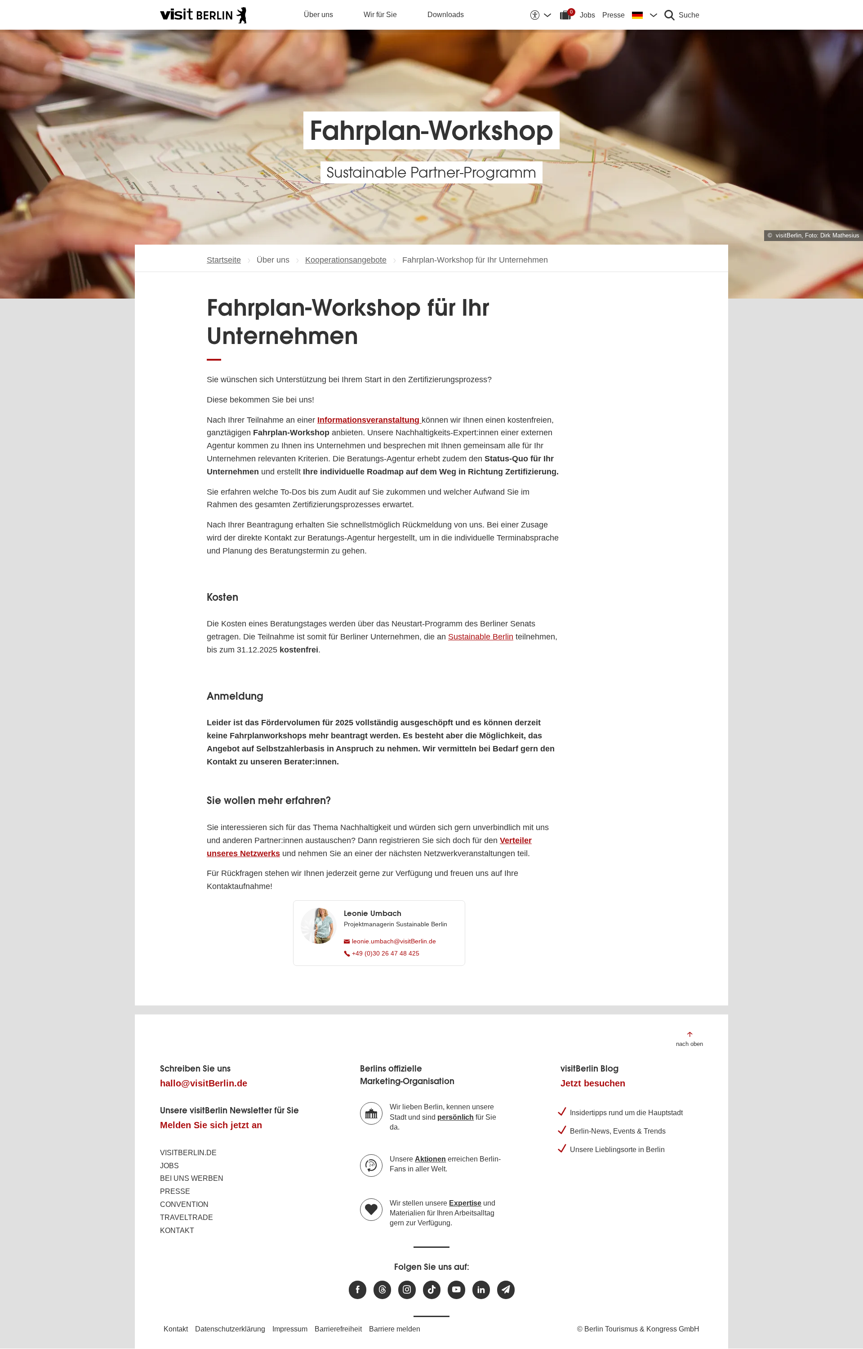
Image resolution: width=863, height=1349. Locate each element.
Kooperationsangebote (346, 259)
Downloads (445, 14)
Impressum (289, 1329)
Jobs (587, 15)
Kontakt (177, 1230)
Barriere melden (394, 1329)
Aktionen (430, 1159)
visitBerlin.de (188, 1153)
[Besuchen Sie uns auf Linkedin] (481, 1290)
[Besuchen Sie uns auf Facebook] (357, 1290)
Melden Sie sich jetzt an (211, 1125)
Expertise (465, 1203)
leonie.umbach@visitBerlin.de (393, 941)
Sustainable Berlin (480, 636)
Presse (613, 15)
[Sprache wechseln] (644, 14)
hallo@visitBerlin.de (203, 1083)
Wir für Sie (380, 14)
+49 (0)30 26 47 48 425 (384, 953)
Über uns (318, 14)
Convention (184, 1204)
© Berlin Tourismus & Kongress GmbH (638, 1329)
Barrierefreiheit (338, 1329)
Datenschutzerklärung (230, 1329)
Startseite (224, 259)
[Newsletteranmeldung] (506, 1290)
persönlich (455, 1117)
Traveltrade (186, 1217)
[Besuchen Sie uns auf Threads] (382, 1290)
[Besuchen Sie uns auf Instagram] (407, 1290)
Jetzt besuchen (593, 1083)
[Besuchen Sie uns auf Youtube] (456, 1290)
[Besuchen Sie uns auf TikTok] (431, 1290)
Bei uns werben (191, 1178)
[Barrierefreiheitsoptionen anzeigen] (540, 14)
